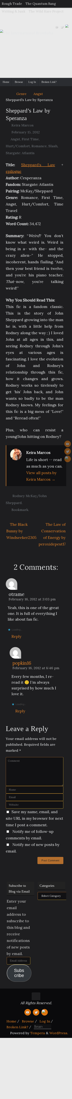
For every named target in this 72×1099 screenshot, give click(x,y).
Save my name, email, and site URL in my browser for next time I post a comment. (34, 818)
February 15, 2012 (26, 132)
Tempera (37, 1033)
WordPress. (58, 1033)
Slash (52, 146)
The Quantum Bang (41, 4)
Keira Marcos (23, 125)
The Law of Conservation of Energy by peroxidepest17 (52, 534)
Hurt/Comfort (18, 146)
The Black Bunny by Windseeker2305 (20, 531)
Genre (21, 94)
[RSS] (67, 26)
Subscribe (19, 973)
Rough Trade (12, 4)
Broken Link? (17, 1027)
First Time (30, 139)
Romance (39, 146)
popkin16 (21, 663)
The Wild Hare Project (46, 11)
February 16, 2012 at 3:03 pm (32, 599)
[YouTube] (56, 26)
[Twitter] (62, 26)
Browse (28, 1021)
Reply (17, 636)
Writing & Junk (13, 11)
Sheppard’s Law (38, 164)
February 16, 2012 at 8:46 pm (35, 668)
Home (11, 1021)
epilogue (13, 171)
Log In (45, 1021)
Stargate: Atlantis (20, 153)
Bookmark (20, 509)
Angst (38, 94)
